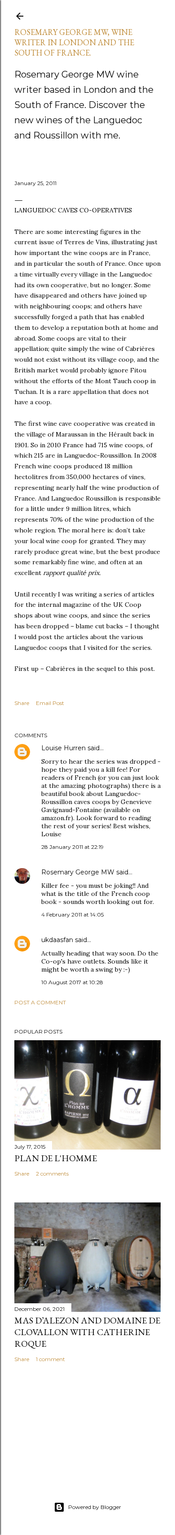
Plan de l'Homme (55, 1158)
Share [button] (21, 703)
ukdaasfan (57, 940)
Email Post (50, 703)
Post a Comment (40, 1002)
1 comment (50, 1359)
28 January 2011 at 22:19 (72, 846)
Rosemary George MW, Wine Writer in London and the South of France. (74, 42)
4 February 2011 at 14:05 (72, 914)
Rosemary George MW (77, 872)
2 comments (52, 1173)
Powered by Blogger (94, 1507)
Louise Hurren (63, 748)
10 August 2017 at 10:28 (72, 982)
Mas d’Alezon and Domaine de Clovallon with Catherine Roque (87, 1331)
